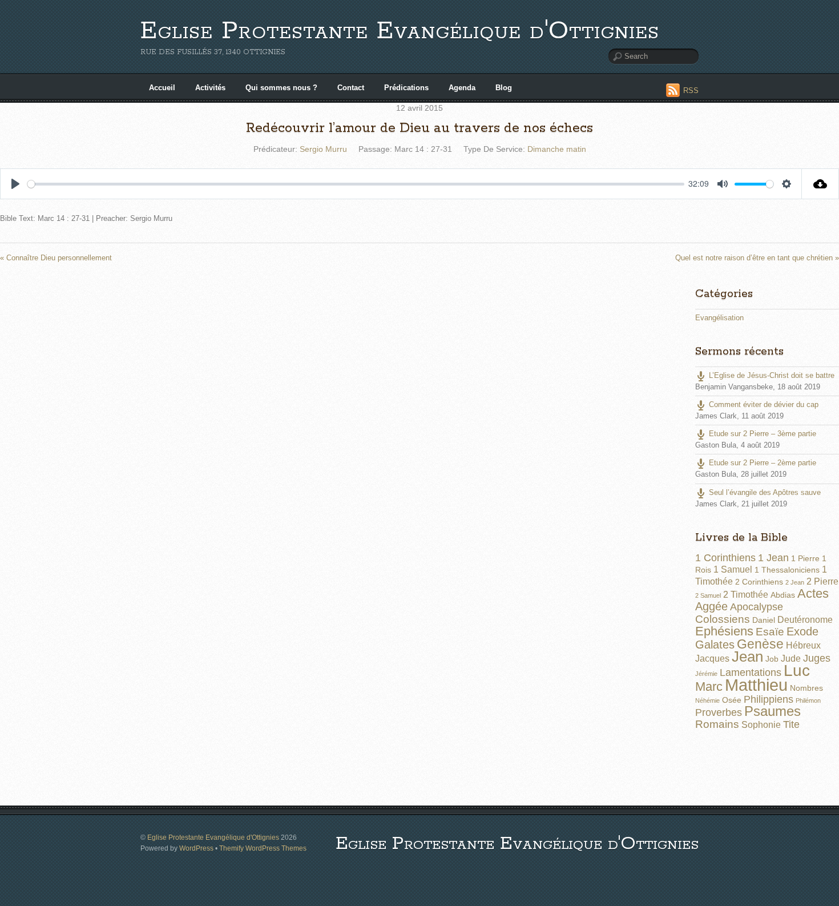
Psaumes (772, 711)
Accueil (162, 87)
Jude (791, 658)
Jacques (712, 658)
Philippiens (768, 699)
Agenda (462, 87)
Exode (802, 631)
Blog (503, 87)
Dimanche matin (556, 149)
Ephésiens (724, 631)
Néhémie (707, 700)
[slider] (355, 184)
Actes (813, 593)
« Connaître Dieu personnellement (56, 257)
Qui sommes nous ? (281, 87)
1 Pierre (805, 558)
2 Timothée (745, 594)
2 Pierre (822, 581)
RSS (691, 90)
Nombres (806, 687)
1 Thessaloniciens (787, 569)
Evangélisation (719, 317)
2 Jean (794, 582)
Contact (350, 87)
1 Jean (773, 557)
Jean (747, 656)
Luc (797, 670)
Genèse (760, 644)
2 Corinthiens (759, 581)
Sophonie (761, 725)
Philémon (808, 700)
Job (772, 658)
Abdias (783, 594)
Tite (791, 724)
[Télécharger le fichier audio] (820, 183)
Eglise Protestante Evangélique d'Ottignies (399, 31)
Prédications (406, 87)
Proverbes (718, 712)
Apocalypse (756, 607)
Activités (210, 87)
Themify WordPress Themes (262, 848)
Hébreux (803, 645)
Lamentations (750, 672)
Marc (709, 686)
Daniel (763, 620)
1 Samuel (732, 569)
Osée (731, 699)
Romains (717, 724)
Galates (715, 644)
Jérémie (706, 673)
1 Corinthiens (725, 557)
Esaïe (770, 632)
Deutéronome (805, 620)
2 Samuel (708, 595)
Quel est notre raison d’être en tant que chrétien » (757, 257)
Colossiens (722, 619)
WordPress (196, 848)
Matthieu (756, 684)
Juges (816, 658)
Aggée (711, 606)
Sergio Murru (323, 149)
